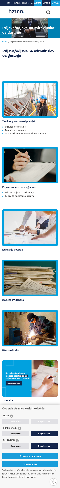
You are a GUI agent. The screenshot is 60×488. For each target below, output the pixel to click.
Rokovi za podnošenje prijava (19, 196)
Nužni (6, 415)
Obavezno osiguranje (15, 127)
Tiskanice (7, 400)
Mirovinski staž (10, 350)
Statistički (9, 440)
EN (32, 3)
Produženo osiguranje (15, 130)
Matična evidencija (13, 299)
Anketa (37, 3)
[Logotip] (16, 12)
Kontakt (46, 3)
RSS (8, 3)
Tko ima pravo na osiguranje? (18, 121)
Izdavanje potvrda (12, 249)
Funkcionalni (10, 428)
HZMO (4, 42)
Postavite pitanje (21, 3)
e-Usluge (55, 3)
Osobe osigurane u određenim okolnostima (26, 133)
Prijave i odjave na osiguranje (19, 187)
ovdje (33, 477)
